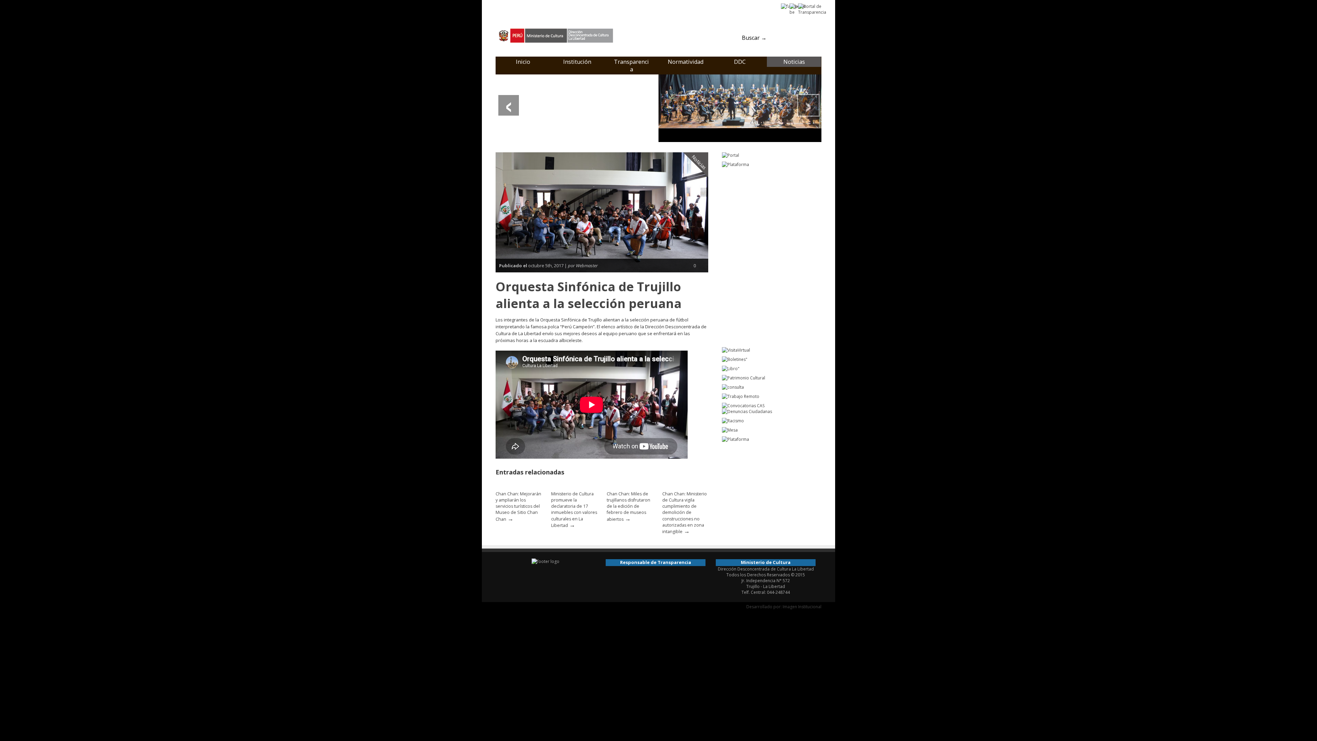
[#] (739, 107)
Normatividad (685, 62)
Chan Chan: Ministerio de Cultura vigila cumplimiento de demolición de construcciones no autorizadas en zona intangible (684, 512)
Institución (577, 62)
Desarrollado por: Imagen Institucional (783, 607)
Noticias (794, 62)
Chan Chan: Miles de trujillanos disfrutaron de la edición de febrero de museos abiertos (628, 506)
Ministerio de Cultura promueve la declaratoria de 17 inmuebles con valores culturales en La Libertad (574, 509)
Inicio (523, 62)
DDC (740, 62)
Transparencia (631, 65)
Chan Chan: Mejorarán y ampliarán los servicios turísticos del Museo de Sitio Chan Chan (518, 506)
